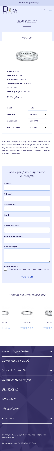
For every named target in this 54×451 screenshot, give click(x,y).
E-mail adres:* (11, 225)
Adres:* (8, 194)
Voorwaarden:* (12, 266)
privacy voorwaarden (39, 269)
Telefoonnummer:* (13, 236)
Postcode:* (10, 204)
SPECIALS (9, 399)
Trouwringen (10, 408)
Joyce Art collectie (14, 370)
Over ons (8, 418)
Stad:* (7, 215)
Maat (9, 108)
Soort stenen (13, 128)
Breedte (11, 115)
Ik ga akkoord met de (19, 269)
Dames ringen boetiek (16, 351)
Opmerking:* (10, 246)
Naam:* (7, 183)
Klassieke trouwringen (16, 380)
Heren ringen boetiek (15, 361)
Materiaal (12, 121)
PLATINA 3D (10, 389)
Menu (44, 10)
